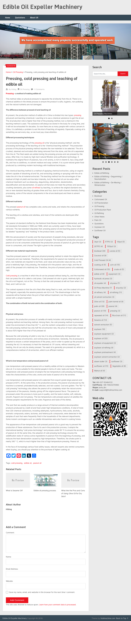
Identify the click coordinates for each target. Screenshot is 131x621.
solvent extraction (103, 324)
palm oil (99, 306)
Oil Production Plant (102, 210)
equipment (114, 274)
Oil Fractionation (101, 203)
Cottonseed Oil (100, 199)
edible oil (27, 463)
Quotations (20, 17)
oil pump (121, 288)
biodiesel (100, 251)
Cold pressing (11, 275)
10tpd (121, 242)
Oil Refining (99, 213)
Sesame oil (100, 320)
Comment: (10, 532)
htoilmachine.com (108, 618)
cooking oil (100, 265)
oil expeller (100, 283)
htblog (13, 89)
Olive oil (99, 301)
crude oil (119, 269)
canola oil (115, 251)
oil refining (116, 292)
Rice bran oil (119, 315)
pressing (77, 115)
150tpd (111, 246)
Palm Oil (97, 220)
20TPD (98, 246)
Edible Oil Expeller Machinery (42, 6)
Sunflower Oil (99, 230)
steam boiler (100, 361)
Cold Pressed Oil (102, 260)
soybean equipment (104, 334)
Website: (9, 581)
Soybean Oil (99, 227)
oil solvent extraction (104, 297)
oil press (115, 283)
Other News (99, 217)
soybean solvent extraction (107, 357)
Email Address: (12, 569)
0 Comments (39, 89)
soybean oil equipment (105, 343)
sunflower (116, 361)
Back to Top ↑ (122, 618)
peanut (112, 306)
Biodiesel (98, 196)
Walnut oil (99, 371)
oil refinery (100, 292)
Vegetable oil (119, 366)
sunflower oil (101, 366)
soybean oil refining (103, 348)
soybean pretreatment (105, 352)
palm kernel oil (115, 301)
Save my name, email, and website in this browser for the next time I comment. (42, 592)
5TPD (109, 242)
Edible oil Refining (101, 173)
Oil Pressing (18, 72)
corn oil (115, 265)
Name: (8, 557)
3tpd (97, 242)
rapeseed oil (101, 315)
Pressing (10, 93)
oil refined (36, 187)
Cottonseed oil (102, 269)
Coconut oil (100, 255)
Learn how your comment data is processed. (57, 604)
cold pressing (16, 463)
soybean (99, 329)
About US (34, 17)
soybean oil (101, 338)
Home (7, 17)
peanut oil (21, 207)
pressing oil (39, 143)
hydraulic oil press (103, 278)
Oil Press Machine (103, 288)
